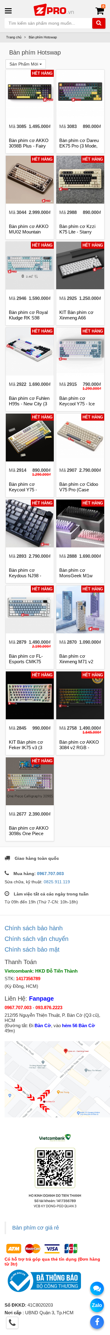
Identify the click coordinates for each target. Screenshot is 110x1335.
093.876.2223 (48, 1007)
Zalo (97, 1305)
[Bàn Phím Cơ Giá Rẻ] (55, 9)
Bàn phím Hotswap (43, 37)
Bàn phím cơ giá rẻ (35, 1228)
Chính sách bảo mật (32, 949)
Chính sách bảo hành (34, 928)
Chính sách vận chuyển (36, 938)
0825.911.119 (57, 881)
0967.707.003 (50, 873)
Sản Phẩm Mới (24, 64)
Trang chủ (13, 37)
